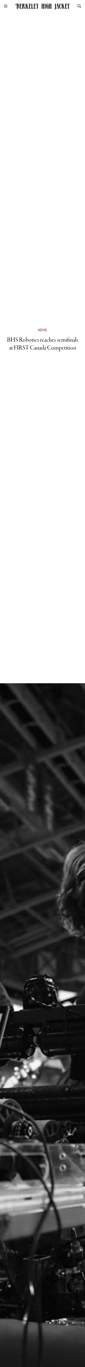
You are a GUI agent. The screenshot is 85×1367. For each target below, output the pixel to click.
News (42, 330)
